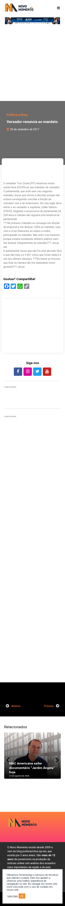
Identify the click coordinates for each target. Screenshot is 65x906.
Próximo (49, 706)
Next (55, 759)
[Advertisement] (32, 63)
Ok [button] (22, 896)
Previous (9, 759)
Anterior (15, 706)
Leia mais (13, 896)
